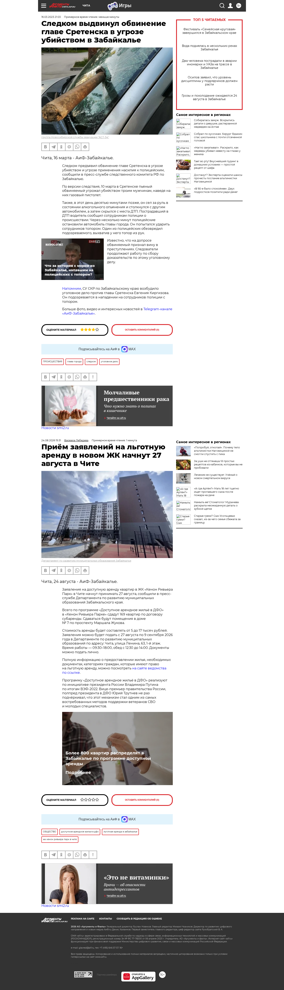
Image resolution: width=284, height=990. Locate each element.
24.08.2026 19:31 (51, 440)
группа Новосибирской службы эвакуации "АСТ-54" (75, 137)
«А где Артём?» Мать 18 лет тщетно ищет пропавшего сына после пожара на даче (216, 492)
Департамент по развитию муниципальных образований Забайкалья (86, 560)
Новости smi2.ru (55, 428)
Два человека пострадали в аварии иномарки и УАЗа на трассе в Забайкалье (209, 64)
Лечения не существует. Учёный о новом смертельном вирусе (215, 476)
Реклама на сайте (82, 918)
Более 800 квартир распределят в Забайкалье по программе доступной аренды (108, 758)
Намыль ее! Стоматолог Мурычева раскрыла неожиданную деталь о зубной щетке (216, 505)
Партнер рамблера (107, 974)
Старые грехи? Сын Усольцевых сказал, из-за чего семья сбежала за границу (217, 519)
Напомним (71, 289)
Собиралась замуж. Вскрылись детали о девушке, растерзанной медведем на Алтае (215, 123)
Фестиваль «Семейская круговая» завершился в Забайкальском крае (209, 31)
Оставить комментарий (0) (142, 329)
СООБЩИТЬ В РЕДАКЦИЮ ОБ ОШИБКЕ (139, 918)
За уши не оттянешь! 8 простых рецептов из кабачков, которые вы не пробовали (218, 464)
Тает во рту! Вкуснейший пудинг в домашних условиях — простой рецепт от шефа (216, 164)
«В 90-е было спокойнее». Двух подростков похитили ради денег (216, 190)
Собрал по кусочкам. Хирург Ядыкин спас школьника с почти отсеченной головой (218, 137)
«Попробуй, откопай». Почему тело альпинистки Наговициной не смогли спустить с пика (217, 451)
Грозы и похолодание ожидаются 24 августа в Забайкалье (209, 97)
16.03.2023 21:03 (51, 16)
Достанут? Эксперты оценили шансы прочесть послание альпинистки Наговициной (218, 178)
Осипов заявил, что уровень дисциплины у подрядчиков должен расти (209, 81)
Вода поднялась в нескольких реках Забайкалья (209, 47)
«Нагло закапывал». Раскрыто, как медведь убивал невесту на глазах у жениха (217, 151)
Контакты (105, 918)
